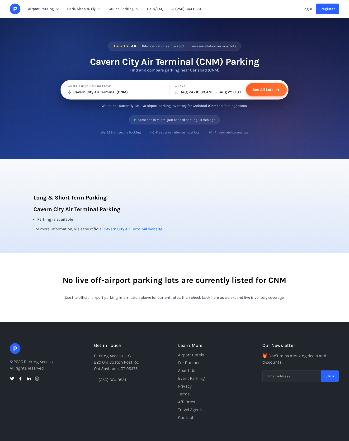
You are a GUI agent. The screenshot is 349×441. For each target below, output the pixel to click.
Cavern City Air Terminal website (133, 229)
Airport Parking (41, 9)
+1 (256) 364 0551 (186, 9)
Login (307, 9)
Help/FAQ (155, 9)
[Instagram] (37, 378)
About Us (186, 370)
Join (330, 376)
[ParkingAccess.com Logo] (15, 9)
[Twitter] (12, 378)
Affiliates (186, 401)
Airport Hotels (191, 354)
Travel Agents (190, 409)
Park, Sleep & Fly (81, 9)
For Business (190, 362)
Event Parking (191, 378)
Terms (184, 394)
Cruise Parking (121, 9)
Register (328, 9)
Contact (185, 417)
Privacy (185, 386)
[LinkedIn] (28, 378)
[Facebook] (20, 378)
